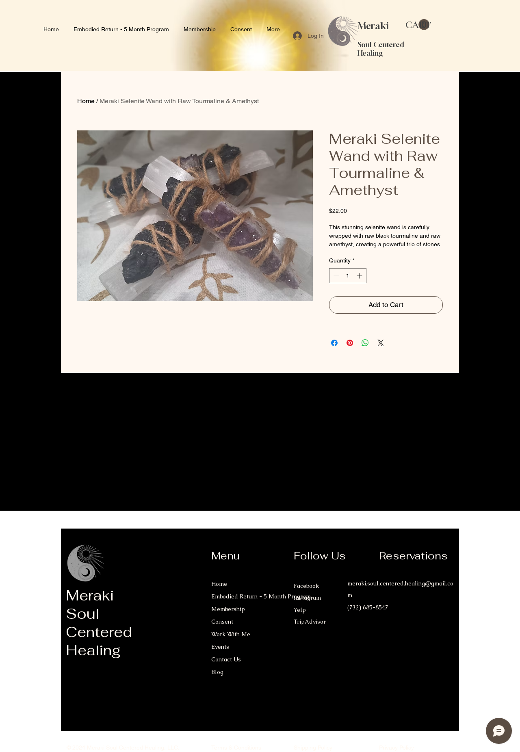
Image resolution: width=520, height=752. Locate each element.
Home (86, 101)
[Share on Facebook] (334, 343)
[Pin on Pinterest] (350, 343)
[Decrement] (335, 276)
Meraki (373, 26)
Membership (228, 609)
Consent (222, 621)
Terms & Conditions (236, 747)
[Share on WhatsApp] (365, 343)
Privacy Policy (396, 747)
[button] (417, 24)
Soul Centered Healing (381, 48)
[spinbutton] (347, 276)
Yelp (300, 609)
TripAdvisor (310, 621)
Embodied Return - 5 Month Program (245, 596)
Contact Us (226, 659)
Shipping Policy (313, 747)
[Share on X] (381, 343)
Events (220, 646)
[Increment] (360, 276)
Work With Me (230, 634)
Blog (217, 672)
